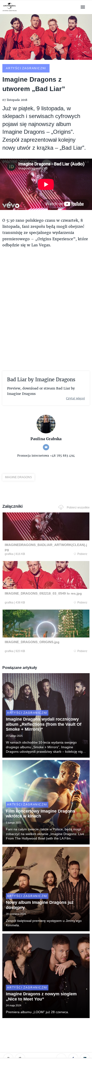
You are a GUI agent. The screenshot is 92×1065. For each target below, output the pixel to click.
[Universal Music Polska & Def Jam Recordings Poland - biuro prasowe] (9, 11)
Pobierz (82, 554)
